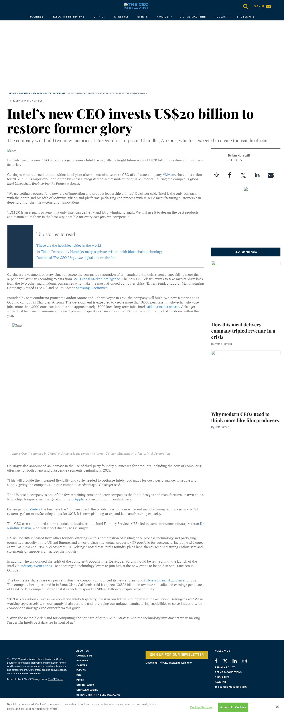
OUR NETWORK (85, 685)
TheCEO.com (55, 679)
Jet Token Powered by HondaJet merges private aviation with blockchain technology (99, 252)
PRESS (80, 680)
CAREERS (81, 665)
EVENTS (81, 670)
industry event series (36, 566)
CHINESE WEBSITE (87, 689)
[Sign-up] (270, 175)
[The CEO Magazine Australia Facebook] (219, 661)
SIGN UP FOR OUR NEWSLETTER (177, 655)
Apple (79, 499)
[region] (140, 57)
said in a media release (162, 307)
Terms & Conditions (228, 672)
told (31, 509)
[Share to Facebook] (229, 175)
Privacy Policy (225, 667)
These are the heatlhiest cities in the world (68, 245)
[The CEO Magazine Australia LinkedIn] (238, 661)
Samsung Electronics (91, 288)
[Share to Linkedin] (256, 175)
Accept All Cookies (233, 707)
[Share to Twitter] (243, 175)
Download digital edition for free (76, 258)
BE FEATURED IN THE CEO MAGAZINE (98, 694)
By (221, 343)
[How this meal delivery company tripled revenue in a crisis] (245, 288)
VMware (169, 175)
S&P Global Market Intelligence (96, 279)
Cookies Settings (201, 707)
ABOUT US (82, 650)
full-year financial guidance (164, 580)
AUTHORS (82, 660)
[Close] (277, 707)
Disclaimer (222, 677)
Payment (220, 682)
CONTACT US (84, 655)
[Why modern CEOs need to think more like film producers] (245, 378)
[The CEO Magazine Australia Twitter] (228, 661)
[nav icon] (9, 6)
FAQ (78, 675)
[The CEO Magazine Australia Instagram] (247, 661)
